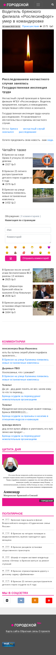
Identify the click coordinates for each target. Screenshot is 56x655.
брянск (14, 129)
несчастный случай (34, 129)
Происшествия (30, 26)
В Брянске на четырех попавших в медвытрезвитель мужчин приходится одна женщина (24, 536)
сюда (50, 140)
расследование (27, 132)
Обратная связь (29, 631)
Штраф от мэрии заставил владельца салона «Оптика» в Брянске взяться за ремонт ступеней (25, 560)
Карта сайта (12, 631)
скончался (8, 132)
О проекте (44, 631)
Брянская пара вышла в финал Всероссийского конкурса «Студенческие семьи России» (26, 523)
